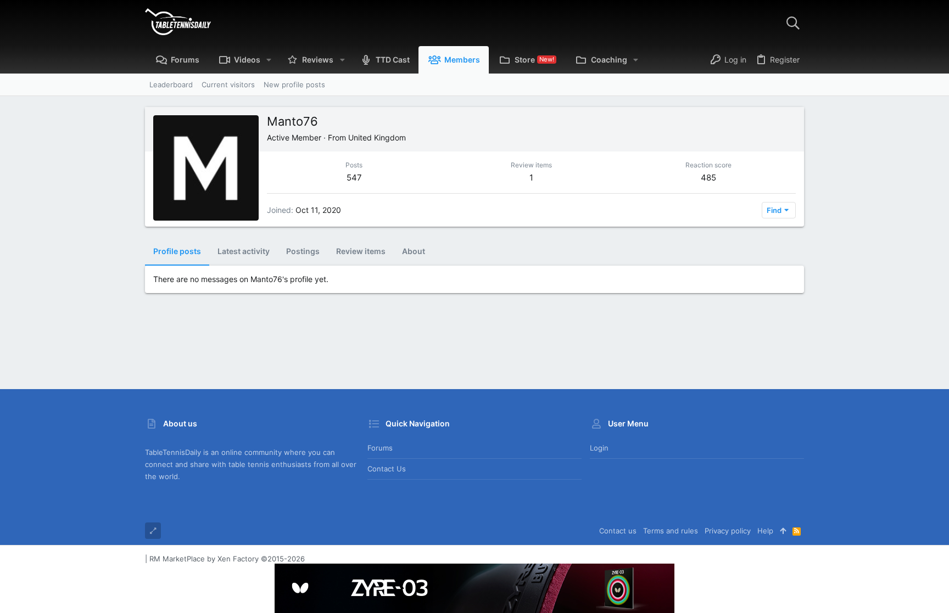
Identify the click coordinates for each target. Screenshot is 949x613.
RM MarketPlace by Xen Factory (227, 558)
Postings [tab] (303, 251)
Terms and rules (670, 530)
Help (765, 530)
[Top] (783, 530)
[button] (268, 59)
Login (599, 447)
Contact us (386, 468)
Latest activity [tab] (243, 251)
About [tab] (413, 251)
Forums (380, 447)
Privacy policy (728, 530)
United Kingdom (377, 137)
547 (354, 177)
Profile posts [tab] (177, 251)
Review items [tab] (361, 251)
